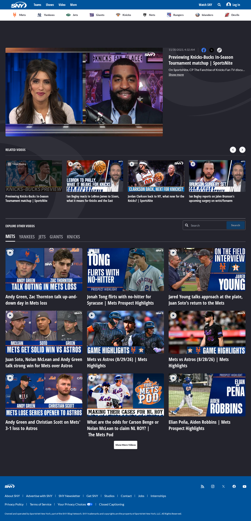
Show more (176, 74)
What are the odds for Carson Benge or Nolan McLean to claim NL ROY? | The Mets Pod (123, 428)
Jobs (141, 496)
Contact (126, 496)
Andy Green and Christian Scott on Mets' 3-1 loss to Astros (42, 425)
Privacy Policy (14, 504)
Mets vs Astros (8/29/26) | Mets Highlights (117, 362)
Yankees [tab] (27, 236)
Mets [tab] (10, 236)
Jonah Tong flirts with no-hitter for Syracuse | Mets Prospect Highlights (120, 299)
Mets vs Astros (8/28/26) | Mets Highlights (199, 362)
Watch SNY (205, 5)
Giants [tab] (56, 236)
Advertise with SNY (39, 496)
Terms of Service (40, 504)
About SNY (12, 496)
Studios (109, 496)
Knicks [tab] (73, 236)
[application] (84, 92)
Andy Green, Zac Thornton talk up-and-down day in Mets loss (41, 299)
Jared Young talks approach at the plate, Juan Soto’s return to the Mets (206, 299)
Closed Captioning (111, 504)
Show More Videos (125, 444)
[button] (233, 4)
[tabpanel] (125, 348)
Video (62, 5)
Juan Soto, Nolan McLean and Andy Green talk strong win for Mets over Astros (43, 362)
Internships (158, 496)
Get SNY (92, 496)
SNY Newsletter (69, 496)
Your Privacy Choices (72, 504)
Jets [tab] (42, 236)
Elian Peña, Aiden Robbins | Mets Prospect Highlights (199, 425)
